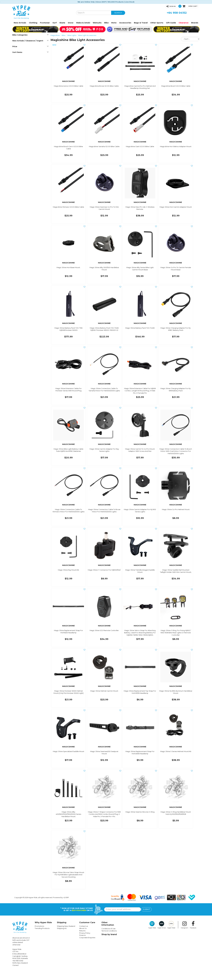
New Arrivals (20, 23)
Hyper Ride (152, 928)
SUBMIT (146, 909)
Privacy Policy (84, 933)
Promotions (39, 926)
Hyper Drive (162, 928)
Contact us (83, 926)
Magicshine (55, 35)
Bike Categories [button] (19, 35)
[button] (171, 6)
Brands (194, 23)
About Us (82, 928)
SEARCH (118, 13)
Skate (62, 23)
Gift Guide (171, 23)
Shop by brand (109, 934)
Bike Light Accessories (87, 35)
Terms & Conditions (109, 931)
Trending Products (42, 928)
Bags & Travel (141, 23)
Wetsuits (97, 23)
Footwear (45, 23)
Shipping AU (62, 928)
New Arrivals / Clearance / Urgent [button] (27, 41)
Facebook (193, 928)
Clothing (33, 23)
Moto (114, 23)
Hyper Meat (171, 928)
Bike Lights (71, 35)
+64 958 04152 (177, 12)
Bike (106, 23)
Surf (55, 23)
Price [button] (14, 46)
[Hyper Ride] (42, 12)
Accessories (125, 23)
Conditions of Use (108, 929)
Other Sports (156, 23)
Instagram (184, 928)
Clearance (183, 23)
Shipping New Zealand (66, 926)
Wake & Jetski (83, 23)
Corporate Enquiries (87, 938)
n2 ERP (66, 897)
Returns (82, 931)
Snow (70, 23)
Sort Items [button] (17, 52)
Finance (82, 935)
